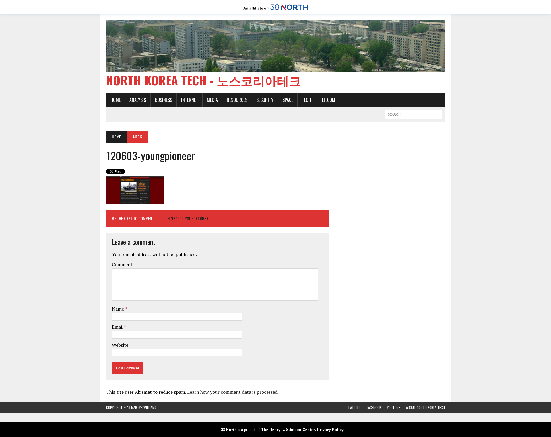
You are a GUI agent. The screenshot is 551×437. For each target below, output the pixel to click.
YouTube (393, 407)
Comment (122, 264)
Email (118, 327)
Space (287, 99)
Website (120, 345)
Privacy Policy (330, 429)
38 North (229, 429)
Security (264, 99)
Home (115, 99)
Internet (189, 99)
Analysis (137, 99)
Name (118, 309)
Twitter (354, 407)
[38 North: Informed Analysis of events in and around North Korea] (275, 10)
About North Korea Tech (425, 407)
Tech (306, 99)
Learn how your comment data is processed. (233, 392)
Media (212, 99)
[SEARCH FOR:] (413, 113)
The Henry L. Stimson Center (288, 429)
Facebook (374, 407)
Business (163, 99)
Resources (237, 99)
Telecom (327, 99)
